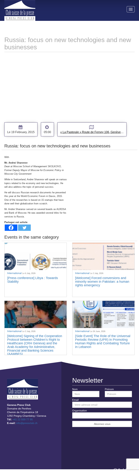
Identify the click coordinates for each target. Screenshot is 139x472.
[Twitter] (24, 227)
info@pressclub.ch (26, 423)
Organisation (79, 410)
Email (75, 399)
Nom (75, 389)
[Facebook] (11, 227)
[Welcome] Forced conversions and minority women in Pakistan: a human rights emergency (102, 281)
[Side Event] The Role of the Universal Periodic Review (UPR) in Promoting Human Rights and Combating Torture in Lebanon (102, 341)
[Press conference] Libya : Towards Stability (32, 279)
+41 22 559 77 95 (22, 419)
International (14, 273)
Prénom (109, 389)
